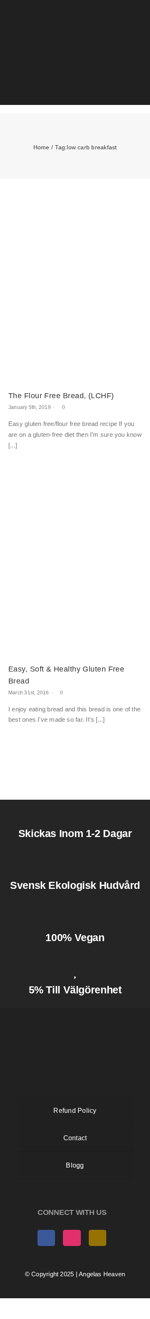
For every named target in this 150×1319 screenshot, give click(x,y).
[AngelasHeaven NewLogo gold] (75, 1015)
